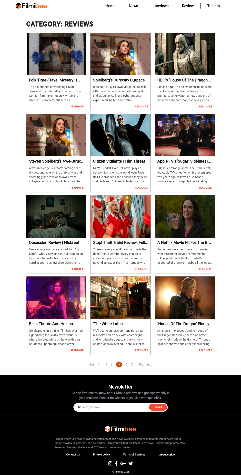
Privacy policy (101, 454)
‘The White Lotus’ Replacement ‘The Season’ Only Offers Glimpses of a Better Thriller (116, 323)
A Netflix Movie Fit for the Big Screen (184, 242)
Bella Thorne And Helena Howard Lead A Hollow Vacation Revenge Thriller (51, 323)
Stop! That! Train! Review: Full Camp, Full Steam (119, 242)
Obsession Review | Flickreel (54, 242)
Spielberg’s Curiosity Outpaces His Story (120, 80)
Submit (158, 407)
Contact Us (73, 454)
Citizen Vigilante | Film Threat (119, 161)
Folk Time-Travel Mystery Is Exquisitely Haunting (53, 80)
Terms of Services (134, 454)
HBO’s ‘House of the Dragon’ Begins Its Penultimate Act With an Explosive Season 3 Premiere (182, 80)
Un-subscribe (167, 454)
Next (149, 364)
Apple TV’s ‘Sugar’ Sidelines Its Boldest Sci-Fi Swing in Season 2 (184, 161)
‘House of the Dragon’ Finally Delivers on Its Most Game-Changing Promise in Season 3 (184, 323)
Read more (77, 106)
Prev (92, 364)
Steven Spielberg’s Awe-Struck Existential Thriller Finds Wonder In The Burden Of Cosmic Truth (56, 161)
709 (141, 364)
